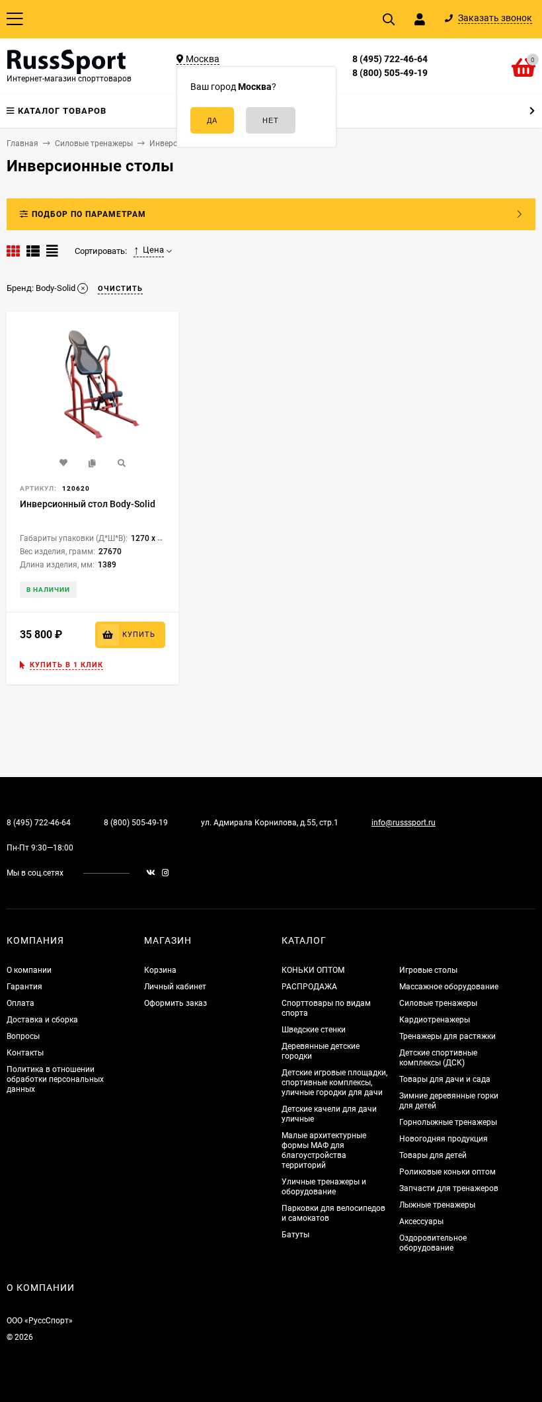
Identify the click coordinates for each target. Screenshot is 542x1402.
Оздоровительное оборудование (433, 1243)
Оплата (20, 1003)
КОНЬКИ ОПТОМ (313, 970)
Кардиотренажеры (434, 1019)
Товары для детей (433, 1155)
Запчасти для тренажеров (448, 1188)
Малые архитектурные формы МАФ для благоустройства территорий (324, 1150)
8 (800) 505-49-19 (390, 72)
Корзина (160, 970)
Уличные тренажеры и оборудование (324, 1186)
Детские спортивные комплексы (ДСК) (438, 1057)
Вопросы (23, 1036)
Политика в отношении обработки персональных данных (55, 1079)
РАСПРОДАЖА (309, 986)
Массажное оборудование (448, 986)
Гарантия (24, 986)
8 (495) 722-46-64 (390, 59)
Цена (153, 250)
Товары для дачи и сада (444, 1079)
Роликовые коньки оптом (447, 1171)
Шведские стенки (314, 1029)
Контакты (25, 1052)
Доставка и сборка (42, 1019)
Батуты (295, 1234)
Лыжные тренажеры (437, 1205)
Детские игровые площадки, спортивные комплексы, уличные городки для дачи (334, 1082)
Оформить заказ (175, 1003)
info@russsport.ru (403, 822)
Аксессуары (421, 1221)
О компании (29, 970)
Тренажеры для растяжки (447, 1036)
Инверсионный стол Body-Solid (87, 504)
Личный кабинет (175, 986)
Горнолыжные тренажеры (448, 1122)
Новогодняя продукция (443, 1138)
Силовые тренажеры (438, 1003)
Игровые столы (428, 970)
